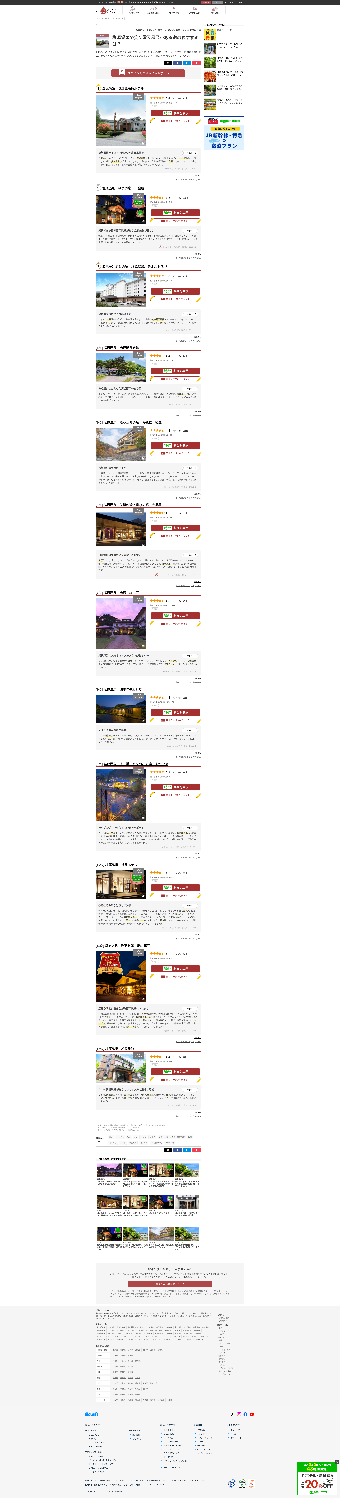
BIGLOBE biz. (170, 1430)
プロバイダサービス (172, 1441)
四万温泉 (120, 1330)
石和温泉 (176, 1330)
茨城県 (130, 1355)
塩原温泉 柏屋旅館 (119, 1048)
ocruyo (221, 1337)
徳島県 (115, 1394)
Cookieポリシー (197, 1480)
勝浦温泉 (118, 1336)
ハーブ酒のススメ (225, 1374)
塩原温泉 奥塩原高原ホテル (123, 88)
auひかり (93, 1438)
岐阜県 (123, 1378)
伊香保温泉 (101, 1330)
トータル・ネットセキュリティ (102, 1464)
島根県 (123, 1389)
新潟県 (130, 1367)
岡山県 (130, 1389)
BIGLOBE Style (204, 1449)
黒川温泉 (195, 1336)
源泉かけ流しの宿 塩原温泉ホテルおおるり (134, 266)
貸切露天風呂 (156, 1143)
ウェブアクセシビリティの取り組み (128, 1480)
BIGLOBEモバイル (96, 1442)
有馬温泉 (100, 1336)
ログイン (240, 2)
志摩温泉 (156, 1340)
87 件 (185, 601)
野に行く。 (222, 1356)
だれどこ (221, 1334)
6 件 (184, 1057)
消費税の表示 (104, 1480)
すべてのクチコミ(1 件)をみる (188, 682)
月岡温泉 (167, 1330)
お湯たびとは (223, 1318)
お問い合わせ (90, 1480)
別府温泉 (186, 1336)
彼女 (129, 1137)
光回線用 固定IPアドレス (174, 1445)
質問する (217, 2)
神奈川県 (138, 1361)
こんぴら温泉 (138, 1336)
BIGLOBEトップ (157, 1484)
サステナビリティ (204, 1437)
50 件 (185, 356)
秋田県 (145, 1350)
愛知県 (130, 1378)
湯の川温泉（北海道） (136, 1327)
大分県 (145, 1400)
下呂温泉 (168, 1333)
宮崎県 (152, 1400)
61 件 (185, 276)
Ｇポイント (222, 1328)
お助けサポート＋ (96, 1456)
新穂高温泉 (188, 1333)
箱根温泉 (132, 1340)
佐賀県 (123, 1400)
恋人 (111, 1137)
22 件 (185, 513)
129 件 (185, 431)
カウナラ (221, 1359)
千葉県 (123, 1361)
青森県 (123, 1350)
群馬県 (123, 1355)
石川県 (123, 1372)
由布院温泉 (180, 1340)
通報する (197, 176)
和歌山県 (153, 1383)
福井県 (130, 1372)
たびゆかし (222, 1365)
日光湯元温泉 (122, 1340)
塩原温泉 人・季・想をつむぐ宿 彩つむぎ (136, 764)
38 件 (185, 772)
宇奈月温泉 (159, 1333)
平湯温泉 (178, 1333)
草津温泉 (205, 1327)
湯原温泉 (176, 1336)
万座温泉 (111, 1330)
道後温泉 (127, 1336)
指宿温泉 (199, 1340)
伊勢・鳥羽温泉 (145, 1340)
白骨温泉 (158, 1330)
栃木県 (152, 1137)
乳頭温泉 (150, 1327)
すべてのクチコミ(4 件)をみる (188, 258)
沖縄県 (169, 1400)
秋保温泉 (168, 1327)
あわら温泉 (148, 1333)
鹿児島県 (161, 1400)
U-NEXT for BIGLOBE (98, 1467)
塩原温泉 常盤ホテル (121, 864)
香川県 (123, 1394)
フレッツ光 (168, 1437)
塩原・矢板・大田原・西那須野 (172, 1137)
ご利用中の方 (233, 1424)
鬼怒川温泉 (130, 1330)
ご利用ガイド (223, 1321)
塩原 (190, 1137)
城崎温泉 (198, 1333)
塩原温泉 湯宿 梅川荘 (121, 592)
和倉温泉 (128, 1333)
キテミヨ (221, 1347)
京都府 (123, 1383)
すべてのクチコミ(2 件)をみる (188, 498)
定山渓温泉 (101, 1327)
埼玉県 (115, 1361)
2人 (135, 1137)
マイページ (231, 2)
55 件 (185, 873)
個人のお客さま (92, 1424)
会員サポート (236, 1437)
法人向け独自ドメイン (173, 1467)
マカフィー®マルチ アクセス (175, 1462)
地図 (156, 106)
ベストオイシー (224, 1350)
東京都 (130, 1361)
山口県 (145, 1389)
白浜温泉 (109, 1336)
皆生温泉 (167, 1336)
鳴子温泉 (159, 1327)
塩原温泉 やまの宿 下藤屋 (123, 188)
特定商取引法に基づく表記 (96, 1484)
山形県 (152, 1350)
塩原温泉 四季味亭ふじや (123, 689)
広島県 (137, 1389)
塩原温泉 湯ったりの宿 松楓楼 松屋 (133, 422)
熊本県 (137, 1400)
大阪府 (130, 1383)
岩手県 (130, 1350)
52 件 (185, 98)
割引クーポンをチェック (178, 121)
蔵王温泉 (187, 1327)
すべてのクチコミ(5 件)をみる (188, 179)
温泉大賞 (136, 1434)
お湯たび (221, 1340)
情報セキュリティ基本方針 (121, 1484)
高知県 (137, 1394)
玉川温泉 (111, 1340)
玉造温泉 (158, 1336)
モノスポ (221, 1353)
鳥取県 (115, 1389)
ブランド (201, 1433)
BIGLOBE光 (94, 1434)
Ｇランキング (223, 1331)
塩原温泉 (112, 1143)
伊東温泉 (197, 1330)
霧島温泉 (204, 1336)
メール (233, 1433)
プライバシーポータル (177, 1480)
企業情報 (198, 1424)
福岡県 (115, 1400)
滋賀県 (115, 1383)
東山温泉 (178, 1327)
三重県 (137, 1378)
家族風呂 (132, 1143)
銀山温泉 (196, 1327)
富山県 (115, 1372)
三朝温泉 (149, 1336)
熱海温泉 (190, 1340)
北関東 (143, 1137)
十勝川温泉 (121, 1327)
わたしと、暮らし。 (226, 1343)
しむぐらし (137, 1438)
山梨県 (115, 1367)
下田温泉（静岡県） (115, 1333)
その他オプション (96, 1471)
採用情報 (201, 1445)
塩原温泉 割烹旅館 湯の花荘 (127, 945)
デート (123, 1143)
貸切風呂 (143, 1143)
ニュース (201, 1441)
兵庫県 (137, 1383)
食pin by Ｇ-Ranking (226, 1371)
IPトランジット (170, 1457)
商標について (141, 1484)
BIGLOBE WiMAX (96, 1446)
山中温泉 (138, 1333)
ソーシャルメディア (205, 1453)
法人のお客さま (167, 1424)
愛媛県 (130, 1394)
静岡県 (115, 1378)
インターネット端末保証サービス (103, 1460)
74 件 (185, 698)
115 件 (185, 198)
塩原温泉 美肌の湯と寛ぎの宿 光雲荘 (133, 505)
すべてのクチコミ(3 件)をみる (188, 415)
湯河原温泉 (187, 1330)
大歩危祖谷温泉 (168, 1340)
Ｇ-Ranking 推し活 (225, 1368)
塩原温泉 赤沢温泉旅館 (121, 347)
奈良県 (145, 1383)
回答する (206, 2)
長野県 (123, 1367)
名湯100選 (169, 1143)
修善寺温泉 (101, 1333)
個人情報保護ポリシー (156, 1480)
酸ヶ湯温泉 (101, 1340)
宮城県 (137, 1350)
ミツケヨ (221, 1362)
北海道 (115, 1350)
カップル (120, 1137)
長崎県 (130, 1400)
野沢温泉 (149, 1330)
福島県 (160, 1350)
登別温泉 (111, 1327)
